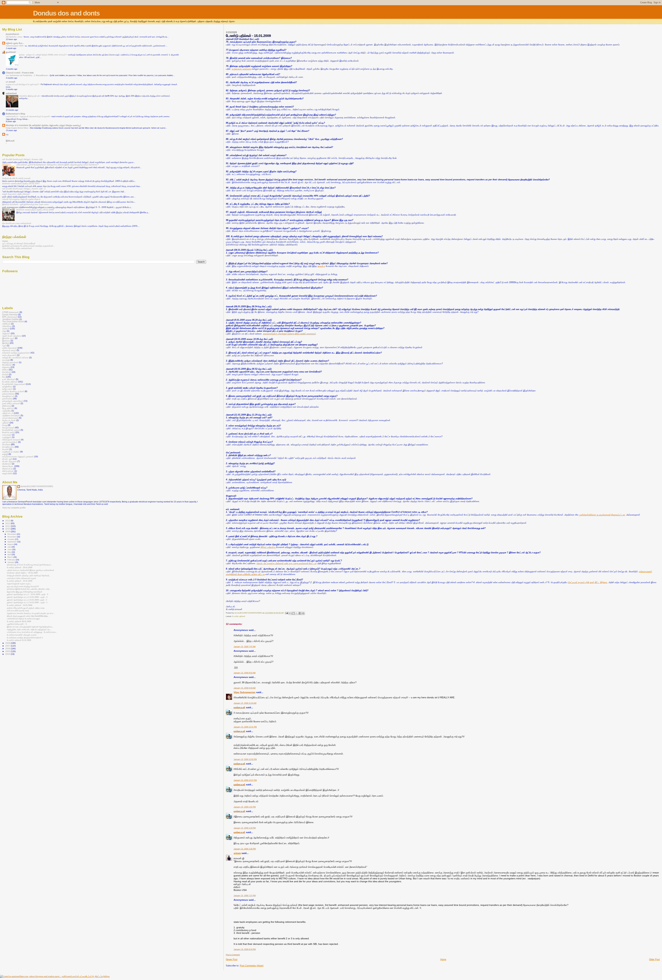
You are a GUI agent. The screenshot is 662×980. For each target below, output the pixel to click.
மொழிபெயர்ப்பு (8, 447)
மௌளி (5, 449)
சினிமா (5, 369)
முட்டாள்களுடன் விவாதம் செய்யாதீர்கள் (19, 243)
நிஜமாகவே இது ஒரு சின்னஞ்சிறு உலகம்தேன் (24, 592)
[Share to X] (296, 613)
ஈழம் (4, 345)
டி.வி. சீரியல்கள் (8, 379)
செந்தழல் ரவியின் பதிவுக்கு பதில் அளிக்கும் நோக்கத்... (29, 575)
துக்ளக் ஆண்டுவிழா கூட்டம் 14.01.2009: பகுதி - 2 (27, 600)
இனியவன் (10, 140)
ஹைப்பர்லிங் (7, 473)
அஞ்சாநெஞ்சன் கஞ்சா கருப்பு (19, 584)
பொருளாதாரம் (8, 427)
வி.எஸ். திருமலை (9, 461)
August (10, 544)
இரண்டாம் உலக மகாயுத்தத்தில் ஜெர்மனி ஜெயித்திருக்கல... (30, 627)
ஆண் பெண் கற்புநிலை (11, 336)
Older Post (654, 959)
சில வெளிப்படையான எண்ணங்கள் (16, 223)
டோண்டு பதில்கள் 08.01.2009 (19, 621)
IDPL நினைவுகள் (9, 317)
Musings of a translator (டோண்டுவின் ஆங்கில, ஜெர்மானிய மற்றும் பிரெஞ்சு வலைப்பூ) (43, 125)
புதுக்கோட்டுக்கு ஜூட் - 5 (17, 624)
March (10, 557)
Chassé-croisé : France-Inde (20, 73)
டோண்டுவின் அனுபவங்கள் (13, 384)
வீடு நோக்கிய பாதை (14, 37)
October (11, 539)
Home (443, 959)
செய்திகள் (6, 372)
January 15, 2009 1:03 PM (245, 828)
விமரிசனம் (6, 464)
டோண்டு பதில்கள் (238, 616)
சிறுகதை (6, 367)
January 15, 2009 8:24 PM (245, 949)
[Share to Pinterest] (303, 613)
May (9, 552)
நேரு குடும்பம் (8, 408)
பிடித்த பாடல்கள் (9, 420)
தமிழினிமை (7, 386)
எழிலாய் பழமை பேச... (15, 43)
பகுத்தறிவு (6, 410)
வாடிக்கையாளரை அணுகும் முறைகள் (18, 456)
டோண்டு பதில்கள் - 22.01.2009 (19, 581)
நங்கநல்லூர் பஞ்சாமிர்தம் (12, 401)
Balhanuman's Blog (15, 114)
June (9, 549)
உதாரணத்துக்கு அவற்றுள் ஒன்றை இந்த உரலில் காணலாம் (289, 333)
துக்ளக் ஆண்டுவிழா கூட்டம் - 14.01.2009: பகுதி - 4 (27, 594)
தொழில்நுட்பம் (8, 396)
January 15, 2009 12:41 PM (245, 727)
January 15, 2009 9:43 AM (244, 688)
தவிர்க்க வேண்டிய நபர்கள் (13, 391)
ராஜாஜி (5, 454)
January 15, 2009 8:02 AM (244, 673)
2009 (8, 531)
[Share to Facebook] (300, 613)
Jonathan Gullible (10, 319)
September (12, 542)
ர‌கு (7, 134)
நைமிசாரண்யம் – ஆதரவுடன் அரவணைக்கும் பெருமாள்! (28, 116)
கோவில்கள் (7, 365)
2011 (8, 526)
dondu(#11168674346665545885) (37, 486)
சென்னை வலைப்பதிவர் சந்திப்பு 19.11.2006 (35, 209)
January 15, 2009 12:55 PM (245, 759)
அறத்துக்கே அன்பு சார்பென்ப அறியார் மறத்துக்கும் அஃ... (29, 629)
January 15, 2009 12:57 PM (245, 780)
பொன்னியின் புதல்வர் (11, 430)
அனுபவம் (6, 333)
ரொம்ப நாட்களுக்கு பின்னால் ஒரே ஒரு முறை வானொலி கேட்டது (286, 563)
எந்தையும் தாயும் (9, 350)
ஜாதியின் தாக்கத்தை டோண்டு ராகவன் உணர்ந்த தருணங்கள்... (28, 246)
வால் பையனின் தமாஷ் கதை (18, 610)
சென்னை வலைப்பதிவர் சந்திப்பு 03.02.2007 (21, 183)
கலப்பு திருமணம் (9, 355)
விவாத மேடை (8, 466)
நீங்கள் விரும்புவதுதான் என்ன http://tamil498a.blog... (28, 616)
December (12, 534)
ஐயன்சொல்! (11, 52)
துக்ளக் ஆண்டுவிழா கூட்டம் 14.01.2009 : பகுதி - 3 (27, 597)
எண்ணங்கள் (11, 93)
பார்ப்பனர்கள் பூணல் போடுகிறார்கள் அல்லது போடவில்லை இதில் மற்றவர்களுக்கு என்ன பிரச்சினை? (57, 164)
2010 (8, 529)
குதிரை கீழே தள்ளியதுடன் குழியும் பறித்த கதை (26, 608)
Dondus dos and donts (66, 13)
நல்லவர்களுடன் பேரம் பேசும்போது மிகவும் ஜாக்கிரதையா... (29, 565)
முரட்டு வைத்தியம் (10, 442)
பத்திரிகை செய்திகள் (11, 415)
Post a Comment (233, 955)
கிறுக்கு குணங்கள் (10, 362)
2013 (8, 520)
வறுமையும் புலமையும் (241, 69)
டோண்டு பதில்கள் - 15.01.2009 (19, 605)
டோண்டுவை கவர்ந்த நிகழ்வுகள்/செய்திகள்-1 (25, 638)
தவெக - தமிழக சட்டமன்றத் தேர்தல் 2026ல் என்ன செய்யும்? (43, 55)
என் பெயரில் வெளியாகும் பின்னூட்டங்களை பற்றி (22, 159)
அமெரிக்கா (7, 326)
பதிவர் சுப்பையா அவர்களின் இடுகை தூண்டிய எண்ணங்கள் (30, 570)
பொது (4, 425)
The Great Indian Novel (13, 321)
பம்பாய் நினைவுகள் (10, 418)
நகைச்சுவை (7, 398)
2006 (8, 648)
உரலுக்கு (321, 266)
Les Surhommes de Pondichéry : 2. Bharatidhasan (27, 75)
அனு (4, 331)
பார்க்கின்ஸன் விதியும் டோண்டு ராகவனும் (23, 619)
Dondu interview (10, 314)
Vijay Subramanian (244, 692)
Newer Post (231, 959)
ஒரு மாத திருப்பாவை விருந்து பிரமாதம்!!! (23, 586)
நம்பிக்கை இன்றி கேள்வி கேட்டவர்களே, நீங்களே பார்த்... (29, 589)
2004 (8, 654)
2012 (8, 523)
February (11, 560)
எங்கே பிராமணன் (9, 348)
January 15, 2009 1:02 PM (245, 807)
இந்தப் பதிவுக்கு (268, 547)
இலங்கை (6, 340)
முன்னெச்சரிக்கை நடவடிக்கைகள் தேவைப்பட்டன (602, 514)
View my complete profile (14, 508)
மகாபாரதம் (6, 435)
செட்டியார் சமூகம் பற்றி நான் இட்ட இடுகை (587, 582)
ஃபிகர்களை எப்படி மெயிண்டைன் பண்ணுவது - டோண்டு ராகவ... (32, 632)
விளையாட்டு (7, 468)
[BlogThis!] (293, 613)
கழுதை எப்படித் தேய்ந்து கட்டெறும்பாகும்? (22, 84)
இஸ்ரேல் (5, 343)
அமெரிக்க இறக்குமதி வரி (29, 96)
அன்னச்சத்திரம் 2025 (15, 46)
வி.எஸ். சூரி (7, 459)
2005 (8, 651)
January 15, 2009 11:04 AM (245, 703)
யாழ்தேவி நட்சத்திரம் (11, 452)
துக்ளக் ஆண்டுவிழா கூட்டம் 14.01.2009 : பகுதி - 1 (27, 602)
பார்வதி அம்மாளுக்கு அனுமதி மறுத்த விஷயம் (21, 199)
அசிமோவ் (6, 324)
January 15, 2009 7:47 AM (244, 647)
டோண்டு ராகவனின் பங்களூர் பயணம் (22, 635)
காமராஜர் (6, 360)
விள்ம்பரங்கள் (8, 471)
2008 (8, 643)
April (9, 554)
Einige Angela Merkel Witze (17, 128)
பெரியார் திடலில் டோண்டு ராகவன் (16, 178)
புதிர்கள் (5, 423)
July (9, 547)
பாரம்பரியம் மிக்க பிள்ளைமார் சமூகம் (21, 578)
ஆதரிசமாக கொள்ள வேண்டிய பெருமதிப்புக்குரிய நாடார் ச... (31, 613)
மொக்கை (6, 444)
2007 (8, 646)
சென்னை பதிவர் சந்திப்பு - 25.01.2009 (22, 573)
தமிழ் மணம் (7, 389)
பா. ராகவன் (10, 82)
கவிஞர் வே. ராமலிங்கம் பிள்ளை (15, 357)
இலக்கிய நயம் (8, 338)
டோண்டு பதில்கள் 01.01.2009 (19, 640)
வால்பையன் (239, 707)
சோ (3, 377)
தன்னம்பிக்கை (8, 394)
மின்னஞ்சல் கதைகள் (11, 439)
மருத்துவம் (6, 437)
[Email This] (290, 613)
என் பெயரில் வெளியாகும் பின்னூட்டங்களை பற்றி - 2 (24, 188)
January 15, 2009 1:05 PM (245, 849)
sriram (237, 853)
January (11, 562)
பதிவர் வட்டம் (7, 413)
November (12, 537)
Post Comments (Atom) (251, 965)
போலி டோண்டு (8, 432)
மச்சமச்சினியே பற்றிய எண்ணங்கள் (17, 248)
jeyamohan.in (12, 34)
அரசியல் (5, 328)
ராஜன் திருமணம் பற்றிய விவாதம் (16, 194)
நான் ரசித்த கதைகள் (11, 403)
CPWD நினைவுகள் (10, 312)
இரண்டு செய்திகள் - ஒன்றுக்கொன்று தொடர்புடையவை (25, 204)
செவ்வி (5, 374)
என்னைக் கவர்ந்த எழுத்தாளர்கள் (16, 353)
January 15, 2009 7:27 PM (245, 895)
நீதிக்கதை (6, 406)
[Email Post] (286, 613)
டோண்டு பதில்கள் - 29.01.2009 (19, 567)
